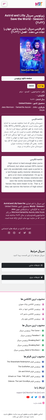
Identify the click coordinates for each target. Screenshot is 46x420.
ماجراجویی (35, 91)
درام (21, 91)
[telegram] (19, 233)
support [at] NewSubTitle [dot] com (31, 393)
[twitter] (24, 233)
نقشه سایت (37, 403)
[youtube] (28, 397)
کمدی (27, 91)
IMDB (31, 86)
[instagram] (40, 397)
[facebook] (30, 233)
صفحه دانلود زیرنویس (23, 78)
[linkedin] (9, 233)
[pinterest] (14, 233)
